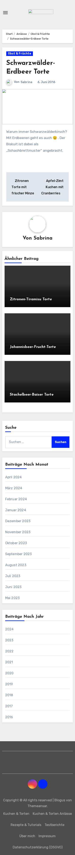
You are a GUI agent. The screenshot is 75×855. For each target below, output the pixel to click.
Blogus (59, 800)
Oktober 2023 (16, 543)
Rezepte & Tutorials (26, 825)
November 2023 (18, 532)
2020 (9, 673)
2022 (9, 651)
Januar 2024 (15, 510)
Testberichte (54, 825)
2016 (9, 717)
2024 (9, 629)
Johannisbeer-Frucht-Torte (33, 347)
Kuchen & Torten (16, 814)
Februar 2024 (16, 499)
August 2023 (15, 565)
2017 (9, 706)
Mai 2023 (12, 598)
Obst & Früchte (19, 53)
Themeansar (37, 806)
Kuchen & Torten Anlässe (52, 814)
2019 (9, 684)
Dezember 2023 (18, 521)
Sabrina (26, 82)
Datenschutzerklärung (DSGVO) (37, 847)
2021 (9, 662)
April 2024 (13, 477)
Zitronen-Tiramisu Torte (31, 299)
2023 (9, 640)
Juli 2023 (12, 576)
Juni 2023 (13, 587)
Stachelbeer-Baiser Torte (32, 395)
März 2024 (13, 488)
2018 (9, 695)
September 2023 (18, 554)
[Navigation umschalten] (5, 12)
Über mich (27, 836)
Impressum (47, 836)
